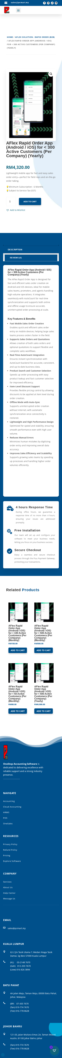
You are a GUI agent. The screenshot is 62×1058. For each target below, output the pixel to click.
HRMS (6, 812)
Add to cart (30, 201)
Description (15, 250)
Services (7, 881)
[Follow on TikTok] (52, 3)
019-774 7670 (22, 1007)
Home (10, 37)
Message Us (9, 898)
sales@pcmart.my (17, 928)
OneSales (8, 823)
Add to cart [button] (18, 650)
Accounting (9, 801)
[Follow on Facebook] (44, 3)
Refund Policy (10, 849)
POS (5, 818)
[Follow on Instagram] (48, 3)
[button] (15, 210)
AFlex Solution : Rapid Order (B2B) (35, 37)
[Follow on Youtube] (56, 3)
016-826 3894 (23, 969)
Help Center (9, 893)
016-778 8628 (22, 1010)
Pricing (6, 855)
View (39, 666)
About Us (8, 887)
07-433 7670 (22, 1003)
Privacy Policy (10, 844)
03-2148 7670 (23, 962)
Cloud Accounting (12, 806)
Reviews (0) (16, 258)
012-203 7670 (24, 966)
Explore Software (12, 861)
